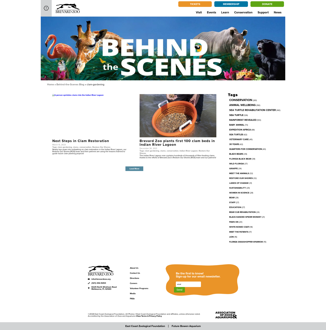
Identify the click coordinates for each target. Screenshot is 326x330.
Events (211, 12)
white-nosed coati (239, 226)
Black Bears (236, 153)
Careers (133, 283)
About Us (134, 267)
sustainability (237, 187)
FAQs (132, 298)
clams (75, 147)
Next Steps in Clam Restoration (80, 140)
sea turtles (236, 134)
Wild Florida (236, 163)
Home (50, 84)
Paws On (233, 221)
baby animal (236, 124)
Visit (199, 12)
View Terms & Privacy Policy (149, 316)
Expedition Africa (240, 129)
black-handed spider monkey (245, 216)
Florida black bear (240, 158)
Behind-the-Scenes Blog (70, 84)
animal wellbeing (242, 105)
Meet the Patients (238, 231)
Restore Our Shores (101, 147)
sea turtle (236, 115)
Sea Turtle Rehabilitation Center (252, 110)
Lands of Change (239, 183)
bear (232, 197)
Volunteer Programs (139, 288)
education (235, 207)
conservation (85, 147)
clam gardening (65, 147)
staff (232, 202)
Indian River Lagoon (189, 150)
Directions (134, 278)
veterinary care (239, 139)
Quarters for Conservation (245, 149)
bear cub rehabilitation (242, 212)
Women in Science (239, 192)
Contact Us (135, 273)
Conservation (243, 12)
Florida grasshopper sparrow (246, 241)
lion (231, 236)
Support (263, 12)
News (277, 12)
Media (133, 293)
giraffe (233, 168)
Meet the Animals (239, 173)
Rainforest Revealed (242, 120)
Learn (225, 12)
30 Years (234, 144)
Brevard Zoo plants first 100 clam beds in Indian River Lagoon (177, 142)
